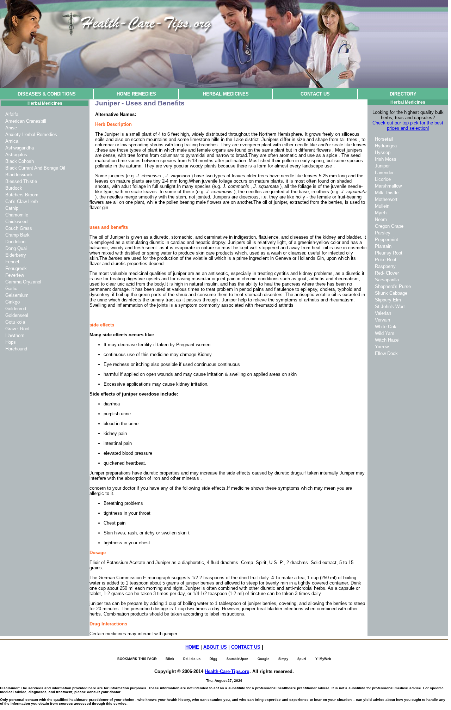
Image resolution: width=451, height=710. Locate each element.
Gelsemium (17, 295)
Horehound (16, 348)
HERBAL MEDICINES (226, 94)
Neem (381, 219)
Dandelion (15, 241)
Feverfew (14, 275)
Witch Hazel (387, 340)
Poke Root (385, 259)
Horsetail (384, 139)
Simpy (283, 659)
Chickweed (16, 221)
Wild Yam (384, 333)
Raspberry (385, 266)
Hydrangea (386, 145)
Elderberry (15, 255)
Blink (170, 659)
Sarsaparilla (387, 279)
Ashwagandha (19, 148)
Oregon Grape (389, 226)
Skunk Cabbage (391, 293)
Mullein (382, 206)
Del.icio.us (191, 659)
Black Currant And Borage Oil (35, 168)
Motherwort (386, 199)
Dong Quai (16, 248)
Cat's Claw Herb (21, 201)
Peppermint (386, 239)
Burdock (13, 188)
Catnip (11, 208)
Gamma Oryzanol (23, 281)
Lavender (384, 172)
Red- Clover (387, 273)
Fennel (12, 261)
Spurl (301, 659)
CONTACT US (315, 94)
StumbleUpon (237, 659)
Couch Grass (18, 228)
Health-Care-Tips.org (227, 671)
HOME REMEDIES (136, 94)
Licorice (383, 179)
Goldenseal (16, 315)
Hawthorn (14, 335)
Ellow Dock (386, 353)
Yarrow (382, 346)
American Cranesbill (25, 121)
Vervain (382, 320)
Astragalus (16, 154)
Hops (10, 342)
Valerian (383, 313)
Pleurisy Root (388, 253)
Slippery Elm (388, 299)
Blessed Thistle (21, 181)
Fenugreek (16, 268)
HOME (192, 647)
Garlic (11, 288)
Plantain (383, 246)
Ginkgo (12, 302)
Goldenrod (15, 308)
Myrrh (381, 212)
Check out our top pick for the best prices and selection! (407, 125)
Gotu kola (15, 322)
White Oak (385, 326)
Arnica (11, 141)
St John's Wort (390, 306)
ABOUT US (215, 647)
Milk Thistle (387, 192)
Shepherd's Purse (393, 286)
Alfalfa (11, 114)
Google (263, 659)
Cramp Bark (17, 235)
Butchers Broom (21, 194)
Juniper (382, 166)
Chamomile (16, 215)
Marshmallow (388, 186)
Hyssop (382, 152)
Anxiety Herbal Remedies (31, 134)
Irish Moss (385, 159)
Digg (213, 659)
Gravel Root (17, 328)
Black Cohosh (19, 161)
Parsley (382, 232)
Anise (11, 127)
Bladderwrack (19, 174)
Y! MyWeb (323, 659)
